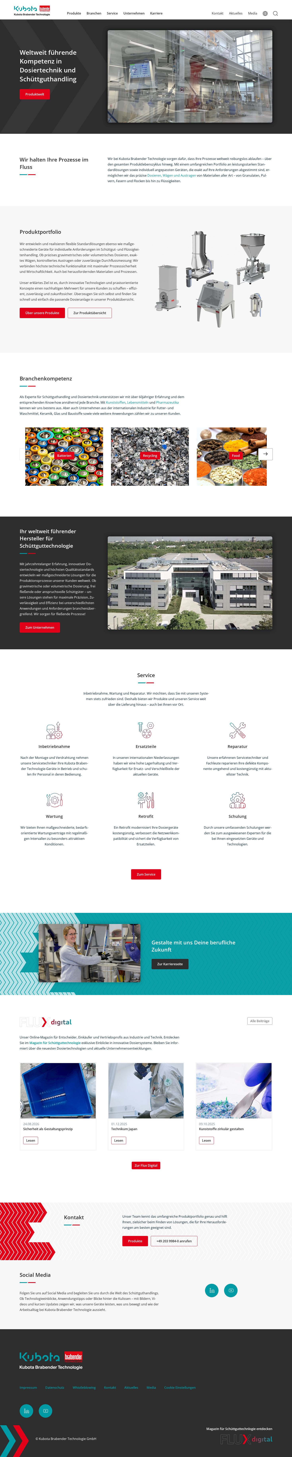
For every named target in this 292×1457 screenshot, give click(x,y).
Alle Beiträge (259, 1021)
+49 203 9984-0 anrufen (174, 1241)
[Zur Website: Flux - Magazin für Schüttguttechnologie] (246, 1443)
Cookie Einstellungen (180, 1387)
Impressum (28, 1387)
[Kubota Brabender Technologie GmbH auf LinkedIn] (26, 1411)
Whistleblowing (84, 1387)
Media (252, 13)
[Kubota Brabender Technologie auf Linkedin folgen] (212, 1290)
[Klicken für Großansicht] (212, 279)
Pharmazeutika (167, 402)
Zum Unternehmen (39, 627)
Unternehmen (134, 13)
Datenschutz (54, 1387)
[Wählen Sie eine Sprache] (265, 13)
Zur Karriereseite (170, 964)
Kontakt (217, 13)
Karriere (156, 13)
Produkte (74, 13)
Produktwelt (34, 94)
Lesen (30, 1140)
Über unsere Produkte (42, 313)
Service (112, 13)
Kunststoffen (116, 402)
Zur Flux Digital (146, 1165)
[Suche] (275, 13)
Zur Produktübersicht (89, 313)
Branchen (94, 13)
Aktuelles (236, 13)
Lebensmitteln (138, 402)
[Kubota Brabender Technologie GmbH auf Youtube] (45, 1411)
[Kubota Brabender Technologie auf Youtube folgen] (231, 1290)
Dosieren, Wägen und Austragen (171, 175)
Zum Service (146, 874)
